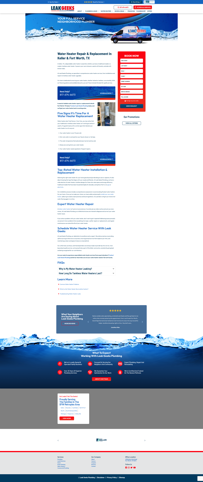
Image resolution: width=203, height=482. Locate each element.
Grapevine (70, 414)
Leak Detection (61, 461)
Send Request (131, 106)
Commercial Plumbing (63, 468)
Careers (93, 461)
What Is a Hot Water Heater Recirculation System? (74, 289)
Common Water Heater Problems (69, 284)
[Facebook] (126, 468)
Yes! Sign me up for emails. (132, 100)
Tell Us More (124, 97)
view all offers (131, 123)
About (93, 459)
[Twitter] (132, 468)
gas (109, 185)
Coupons (93, 463)
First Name (124, 60)
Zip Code (123, 86)
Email (123, 71)
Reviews (93, 464)
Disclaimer (101, 477)
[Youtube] (134, 468)
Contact (93, 466)
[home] (62, 8)
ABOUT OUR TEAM (101, 379)
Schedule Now (106, 93)
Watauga (63, 414)
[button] (89, 322)
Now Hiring (136, 2)
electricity (60, 187)
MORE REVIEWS (69, 323)
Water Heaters (61, 466)
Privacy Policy (112, 477)
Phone (123, 76)
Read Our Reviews (98, 2)
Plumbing (59, 459)
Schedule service (144, 7)
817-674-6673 (124, 7)
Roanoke (68, 408)
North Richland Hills (71, 411)
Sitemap (122, 477)
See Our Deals (54, 2)
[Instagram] (129, 468)
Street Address (125, 81)
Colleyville (78, 414)
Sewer (59, 463)
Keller (62, 408)
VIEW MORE (67, 418)
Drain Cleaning (61, 464)
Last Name (124, 65)
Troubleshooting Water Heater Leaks (70, 294)
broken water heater (64, 209)
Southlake (75, 408)
